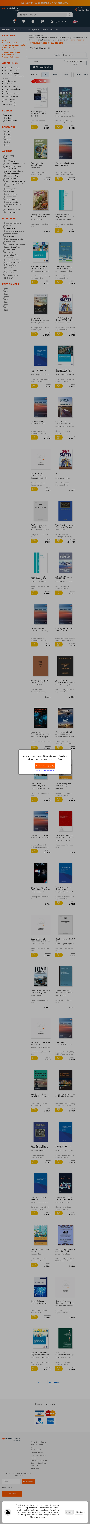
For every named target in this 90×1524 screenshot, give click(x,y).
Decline (79, 1512)
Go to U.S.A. (45, 766)
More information (37, 1517)
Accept (69, 1512)
